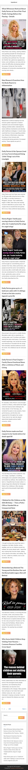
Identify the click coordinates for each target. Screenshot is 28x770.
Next (23, 709)
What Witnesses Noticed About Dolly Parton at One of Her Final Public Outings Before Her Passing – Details (13, 731)
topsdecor (14, 2)
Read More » (6, 74)
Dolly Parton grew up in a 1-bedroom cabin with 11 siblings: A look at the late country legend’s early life (14, 758)
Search (5, 715)
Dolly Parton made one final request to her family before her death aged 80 (14, 433)
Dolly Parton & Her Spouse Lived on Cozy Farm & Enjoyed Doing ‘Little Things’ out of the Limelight (13, 743)
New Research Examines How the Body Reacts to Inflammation (13, 82)
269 (10, 709)
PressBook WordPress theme (16, 768)
